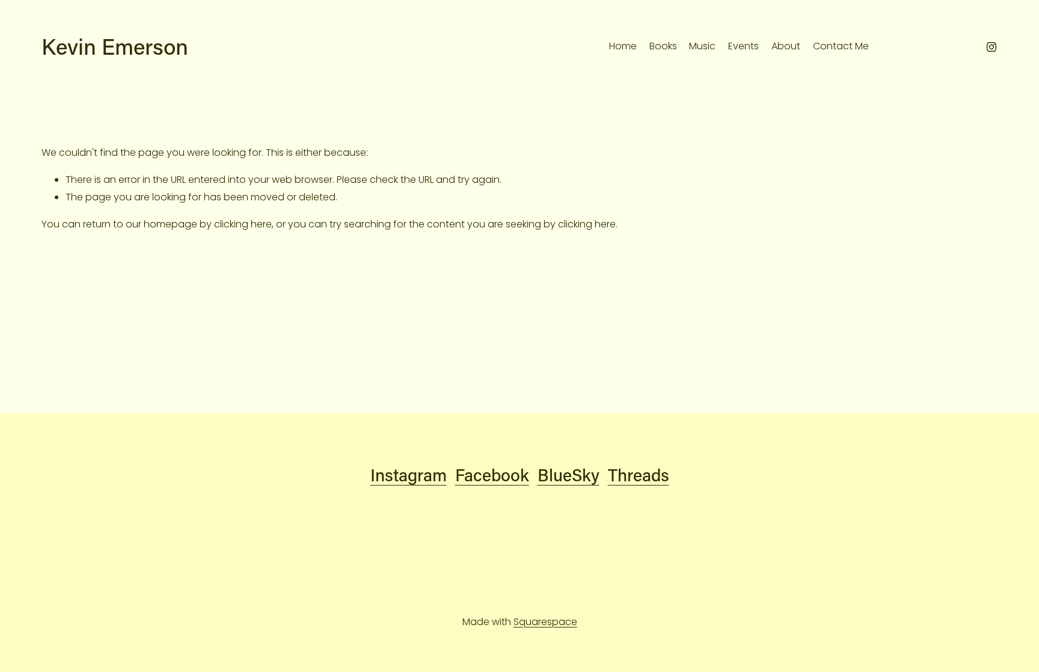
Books (663, 46)
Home (623, 46)
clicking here (243, 224)
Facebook (492, 474)
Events (743, 46)
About (785, 46)
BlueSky (568, 474)
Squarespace (545, 622)
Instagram (408, 474)
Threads (638, 474)
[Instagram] (991, 47)
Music (702, 46)
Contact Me (841, 46)
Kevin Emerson (114, 46)
